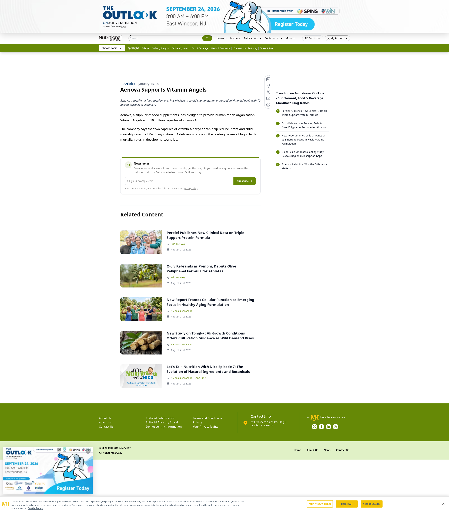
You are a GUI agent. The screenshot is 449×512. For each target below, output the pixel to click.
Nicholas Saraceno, (182, 378)
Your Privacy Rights (205, 427)
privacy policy (190, 188)
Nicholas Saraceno (181, 311)
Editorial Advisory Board (162, 422)
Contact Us (106, 427)
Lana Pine (200, 378)
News (220, 38)
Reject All (346, 503)
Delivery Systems (180, 48)
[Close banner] (444, 4)
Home (297, 450)
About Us (105, 418)
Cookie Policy (35, 508)
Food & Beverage (200, 48)
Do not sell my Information (164, 427)
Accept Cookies (371, 503)
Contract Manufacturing (245, 48)
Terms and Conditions (207, 418)
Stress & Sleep (267, 48)
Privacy (197, 422)
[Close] (443, 504)
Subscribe (243, 181)
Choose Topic (109, 48)
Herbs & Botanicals (220, 48)
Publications (251, 38)
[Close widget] (88, 451)
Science (145, 48)
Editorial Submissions (160, 418)
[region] (224, 504)
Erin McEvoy (178, 244)
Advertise (105, 422)
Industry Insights (160, 48)
